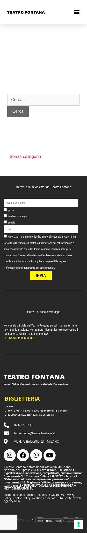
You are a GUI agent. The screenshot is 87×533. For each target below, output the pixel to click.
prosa (11, 210)
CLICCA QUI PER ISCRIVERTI (20, 338)
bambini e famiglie (17, 216)
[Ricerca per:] (43, 99)
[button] (76, 12)
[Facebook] (23, 455)
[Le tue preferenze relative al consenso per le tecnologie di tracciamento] (78, 524)
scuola (11, 222)
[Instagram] (10, 455)
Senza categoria (25, 156)
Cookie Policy (21, 498)
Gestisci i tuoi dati (44, 498)
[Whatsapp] (36, 455)
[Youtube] (50, 455)
